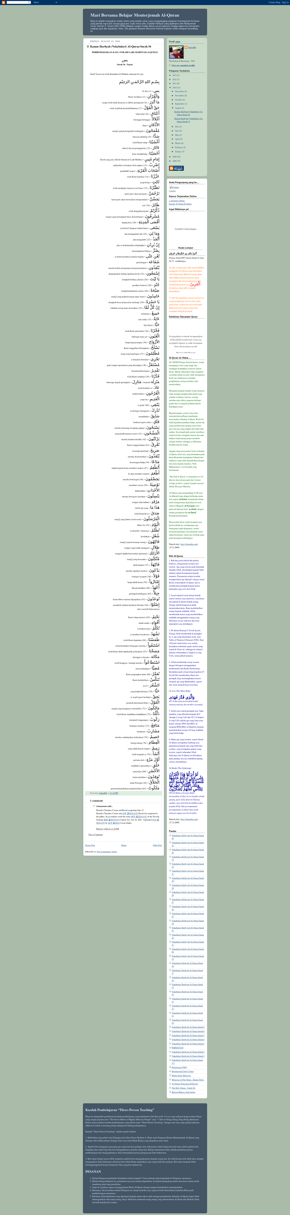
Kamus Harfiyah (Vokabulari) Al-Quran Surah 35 (188, 120)
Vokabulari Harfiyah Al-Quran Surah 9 (188, 1027)
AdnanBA (192, 47)
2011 (175, 83)
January (178, 151)
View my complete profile (183, 65)
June (177, 130)
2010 (175, 87)
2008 (175, 161)
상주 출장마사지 (130, 813)
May (177, 135)
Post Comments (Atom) (107, 851)
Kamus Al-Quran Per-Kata (180, 203)
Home (124, 845)
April (177, 139)
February (179, 147)
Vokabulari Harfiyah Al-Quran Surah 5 (188, 1043)
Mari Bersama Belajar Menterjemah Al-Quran (134, 15)
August (178, 108)
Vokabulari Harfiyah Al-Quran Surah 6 (188, 1039)
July (177, 126)
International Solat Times (183, 1071)
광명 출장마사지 (111, 819)
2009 (175, 156)
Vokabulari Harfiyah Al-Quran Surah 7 (188, 1035)
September (180, 103)
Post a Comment (96, 834)
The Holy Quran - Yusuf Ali (183, 1088)
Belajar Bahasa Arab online (183, 1092)
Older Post (157, 845)
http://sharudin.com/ (189, 544)
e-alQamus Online (177, 200)
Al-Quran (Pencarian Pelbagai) (185, 1083)
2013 (175, 75)
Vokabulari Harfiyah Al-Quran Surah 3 (188, 1056)
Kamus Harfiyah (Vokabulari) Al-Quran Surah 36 (188, 113)
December (179, 91)
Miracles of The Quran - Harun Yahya (188, 1079)
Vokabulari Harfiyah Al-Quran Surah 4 (188, 1051)
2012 (175, 79)
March (178, 143)
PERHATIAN (177, 1047)
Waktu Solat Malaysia (181, 1075)
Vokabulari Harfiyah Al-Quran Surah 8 (188, 1031)
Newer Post (90, 845)
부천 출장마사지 (139, 816)
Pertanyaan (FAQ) (179, 1067)
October (178, 99)
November (179, 95)
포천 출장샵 (113, 823)
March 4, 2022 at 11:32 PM (107, 828)
